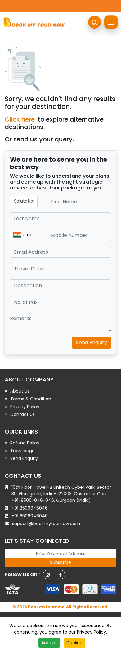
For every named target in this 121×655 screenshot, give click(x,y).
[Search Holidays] (94, 22)
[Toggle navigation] (111, 22)
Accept (49, 642)
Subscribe (60, 562)
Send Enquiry (91, 342)
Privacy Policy (91, 632)
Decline (74, 642)
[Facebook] (60, 574)
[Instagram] (47, 574)
